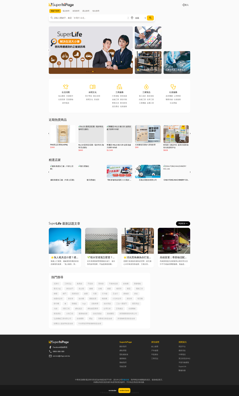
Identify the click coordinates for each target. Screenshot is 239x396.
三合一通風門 (121, 303)
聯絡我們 (123, 362)
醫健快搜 (182, 370)
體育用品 (135, 303)
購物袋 (126, 293)
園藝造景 (92, 298)
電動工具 (139, 288)
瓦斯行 (56, 283)
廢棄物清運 (83, 313)
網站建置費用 (93, 308)
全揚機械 (131, 308)
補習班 (118, 288)
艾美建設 (119, 308)
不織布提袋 (113, 283)
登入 (185, 4)
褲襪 (55, 293)
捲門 (64, 293)
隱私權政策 (124, 354)
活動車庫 (94, 303)
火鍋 (55, 308)
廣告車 (129, 298)
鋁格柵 (125, 283)
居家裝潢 (75, 293)
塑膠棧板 (137, 283)
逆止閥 (81, 288)
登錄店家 (123, 366)
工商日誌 (67, 283)
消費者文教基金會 (105, 318)
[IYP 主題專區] (91, 50)
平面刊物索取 (184, 362)
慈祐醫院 (110, 313)
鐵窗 (109, 288)
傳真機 (104, 298)
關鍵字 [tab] (55, 11)
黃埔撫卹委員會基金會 (126, 318)
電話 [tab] (65, 11)
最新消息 (182, 350)
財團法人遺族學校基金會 (63, 323)
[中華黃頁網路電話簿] (61, 5)
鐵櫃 (91, 288)
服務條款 (123, 358)
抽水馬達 (107, 303)
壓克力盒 (57, 288)
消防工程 (66, 308)
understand (124, 390)
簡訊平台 (182, 346)
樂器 (128, 288)
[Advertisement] (119, 201)
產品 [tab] (85, 11)
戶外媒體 (154, 350)
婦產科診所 (58, 298)
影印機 (56, 303)
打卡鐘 (104, 293)
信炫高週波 (97, 313)
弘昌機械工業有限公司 (62, 318)
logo (84, 303)
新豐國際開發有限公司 (128, 313)
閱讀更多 (183, 223)
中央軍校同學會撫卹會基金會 (89, 323)
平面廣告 (154, 354)
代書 (95, 293)
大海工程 (69, 313)
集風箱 (79, 283)
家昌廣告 (57, 313)
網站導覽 (123, 350)
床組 (136, 293)
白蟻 (100, 288)
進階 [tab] (75, 11)
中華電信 (182, 354)
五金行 (115, 293)
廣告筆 (70, 298)
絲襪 (86, 293)
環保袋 (101, 283)
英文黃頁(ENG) (184, 358)
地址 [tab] (95, 11)
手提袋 (90, 283)
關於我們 (123, 346)
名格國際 (80, 318)
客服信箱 (125, 380)
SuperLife (182, 366)
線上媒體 (154, 346)
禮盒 (91, 318)
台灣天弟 (107, 308)
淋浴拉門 (69, 288)
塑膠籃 (74, 303)
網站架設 (78, 308)
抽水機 (81, 298)
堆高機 (140, 298)
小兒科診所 (117, 298)
